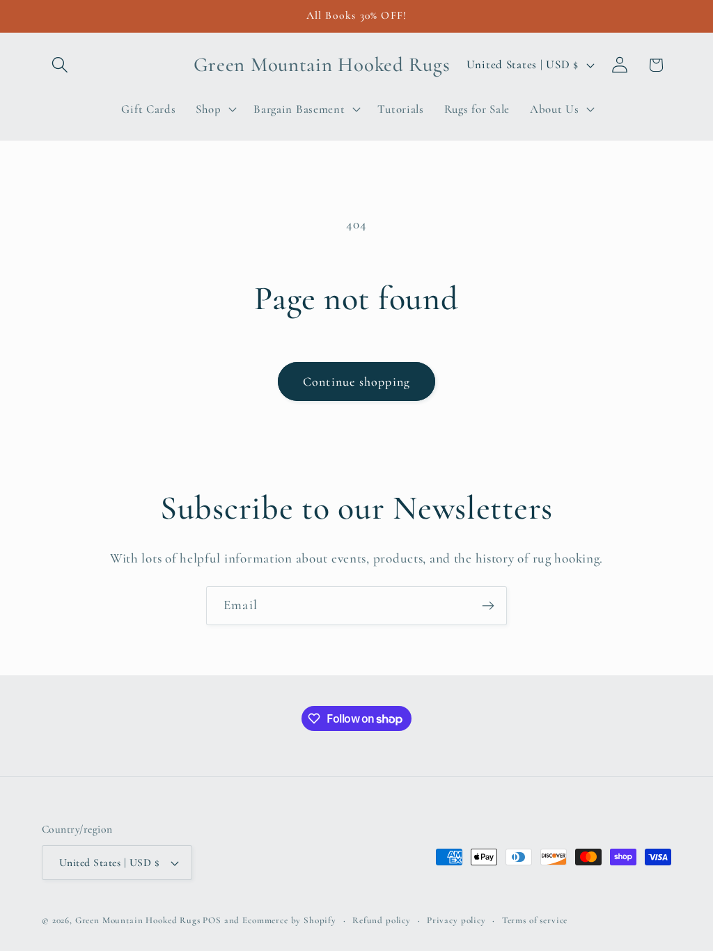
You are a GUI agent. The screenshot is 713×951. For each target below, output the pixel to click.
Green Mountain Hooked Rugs (138, 920)
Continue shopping (356, 381)
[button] (60, 65)
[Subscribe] (487, 605)
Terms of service (534, 920)
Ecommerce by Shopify (289, 920)
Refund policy (381, 920)
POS (212, 920)
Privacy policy (456, 920)
